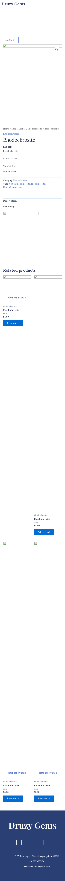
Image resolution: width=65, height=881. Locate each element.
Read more (13, 323)
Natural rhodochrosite (19, 184)
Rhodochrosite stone (13, 187)
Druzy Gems (13, 3)
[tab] (32, 201)
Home (6, 128)
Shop (14, 128)
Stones (22, 128)
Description (10, 200)
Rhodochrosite (35, 128)
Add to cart (44, 531)
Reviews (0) (9, 206)
